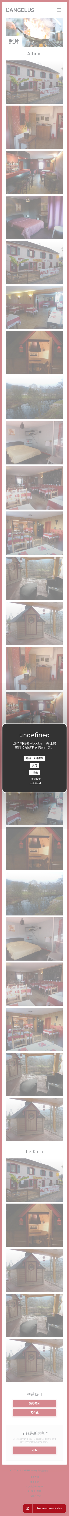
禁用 (34, 765)
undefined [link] (35, 783)
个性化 (34, 772)
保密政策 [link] (36, 779)
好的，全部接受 (34, 758)
